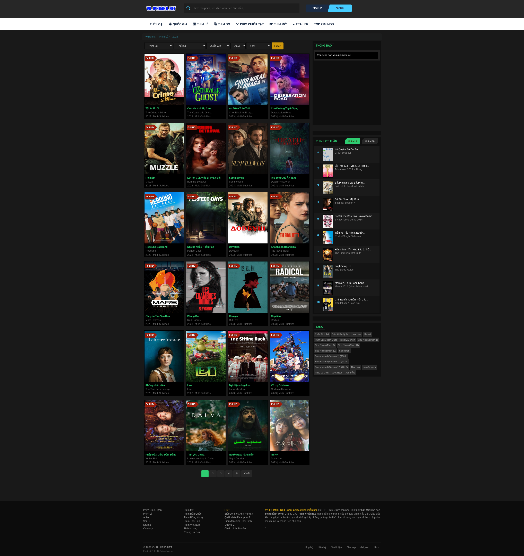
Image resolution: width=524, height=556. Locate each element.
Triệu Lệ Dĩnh (322, 372)
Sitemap (351, 547)
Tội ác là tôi (152, 108)
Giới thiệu (336, 547)
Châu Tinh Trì (322, 334)
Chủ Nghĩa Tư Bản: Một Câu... (351, 299)
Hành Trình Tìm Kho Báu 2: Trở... (353, 249)
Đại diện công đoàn (240, 385)
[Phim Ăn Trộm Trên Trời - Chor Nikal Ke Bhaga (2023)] (247, 79)
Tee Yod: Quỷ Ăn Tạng (283, 177)
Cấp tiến (276, 316)
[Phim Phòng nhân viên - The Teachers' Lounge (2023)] (164, 356)
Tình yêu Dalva (195, 454)
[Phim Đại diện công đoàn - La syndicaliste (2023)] (247, 356)
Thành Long (190, 528)
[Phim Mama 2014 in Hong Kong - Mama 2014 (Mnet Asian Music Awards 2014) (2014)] (329, 288)
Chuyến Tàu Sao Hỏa (158, 316)
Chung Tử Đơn (192, 532)
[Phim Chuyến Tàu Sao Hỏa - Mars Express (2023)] (164, 287)
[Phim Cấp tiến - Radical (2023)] (289, 287)
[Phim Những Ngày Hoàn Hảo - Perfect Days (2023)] (206, 217)
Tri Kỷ (274, 454)
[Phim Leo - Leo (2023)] (206, 356)
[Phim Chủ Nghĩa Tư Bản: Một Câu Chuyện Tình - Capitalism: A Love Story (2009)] (329, 304)
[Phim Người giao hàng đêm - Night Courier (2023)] (247, 425)
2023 (175, 36)
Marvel (367, 334)
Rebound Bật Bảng (156, 246)
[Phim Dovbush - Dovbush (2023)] (247, 217)
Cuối (247, 473)
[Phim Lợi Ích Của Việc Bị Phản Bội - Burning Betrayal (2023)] (206, 148)
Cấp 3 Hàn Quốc (340, 334)
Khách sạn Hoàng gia (283, 246)
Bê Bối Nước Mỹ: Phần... (348, 199)
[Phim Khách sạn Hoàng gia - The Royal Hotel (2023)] (289, 217)
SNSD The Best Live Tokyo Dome (353, 216)
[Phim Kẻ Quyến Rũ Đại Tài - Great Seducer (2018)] (329, 154)
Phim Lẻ (202, 24)
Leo (189, 385)
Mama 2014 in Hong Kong (349, 283)
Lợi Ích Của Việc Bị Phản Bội (203, 177)
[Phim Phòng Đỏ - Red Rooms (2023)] (206, 287)
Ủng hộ (309, 547)
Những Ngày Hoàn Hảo (200, 246)
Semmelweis (236, 177)
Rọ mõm (150, 177)
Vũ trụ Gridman (280, 385)
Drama (147, 524)
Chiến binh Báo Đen (236, 528)
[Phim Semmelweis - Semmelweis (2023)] (247, 148)
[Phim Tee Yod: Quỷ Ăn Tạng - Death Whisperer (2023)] (289, 148)
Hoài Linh (356, 334)
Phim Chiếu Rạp (251, 24)
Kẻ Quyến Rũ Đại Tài (346, 149)
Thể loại (156, 24)
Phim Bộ (223, 24)
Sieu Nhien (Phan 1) (368, 340)
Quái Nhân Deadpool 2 (237, 517)
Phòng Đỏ (193, 316)
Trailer (301, 24)
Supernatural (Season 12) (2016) (331, 367)
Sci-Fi (146, 521)
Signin (340, 8)
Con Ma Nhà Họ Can (199, 108)
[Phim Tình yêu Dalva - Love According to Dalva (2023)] (206, 425)
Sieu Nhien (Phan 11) (348, 345)
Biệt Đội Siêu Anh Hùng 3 (239, 513)
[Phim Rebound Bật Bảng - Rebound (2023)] (164, 217)
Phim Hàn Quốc (192, 513)
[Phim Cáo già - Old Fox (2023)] (247, 287)
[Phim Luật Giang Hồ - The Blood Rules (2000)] (329, 271)
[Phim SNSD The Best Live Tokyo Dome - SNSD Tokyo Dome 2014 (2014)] (329, 221)
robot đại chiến (347, 340)
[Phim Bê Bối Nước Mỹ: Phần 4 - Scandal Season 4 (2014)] (329, 204)
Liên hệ (322, 547)
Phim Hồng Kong (193, 517)
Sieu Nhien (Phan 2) (325, 345)
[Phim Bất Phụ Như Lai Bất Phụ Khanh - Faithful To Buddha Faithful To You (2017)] (329, 187)
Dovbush (234, 246)
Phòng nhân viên (155, 385)
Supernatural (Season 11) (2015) (331, 361)
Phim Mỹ (188, 510)
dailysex (365, 547)
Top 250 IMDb (324, 24)
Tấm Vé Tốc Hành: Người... (350, 232)
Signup (317, 8)
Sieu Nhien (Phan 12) (325, 350)
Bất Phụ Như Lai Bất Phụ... (350, 182)
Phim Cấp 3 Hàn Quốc (326, 340)
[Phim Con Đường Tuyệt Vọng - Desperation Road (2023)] (289, 79)
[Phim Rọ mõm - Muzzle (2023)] (164, 148)
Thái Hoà (355, 367)
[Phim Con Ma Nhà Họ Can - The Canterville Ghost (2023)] (206, 79)
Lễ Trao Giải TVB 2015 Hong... (352, 165)
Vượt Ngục (337, 372)
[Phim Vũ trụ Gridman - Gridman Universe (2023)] (289, 356)
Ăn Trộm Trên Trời (239, 108)
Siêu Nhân (344, 350)
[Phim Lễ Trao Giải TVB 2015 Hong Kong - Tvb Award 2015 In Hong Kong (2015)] (329, 171)
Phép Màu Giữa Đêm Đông (161, 454)
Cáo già (233, 316)
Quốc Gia (179, 24)
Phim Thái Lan (192, 521)
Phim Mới (280, 24)
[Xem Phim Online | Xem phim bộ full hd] (160, 7)
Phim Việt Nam (192, 524)
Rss (376, 547)
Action (146, 517)
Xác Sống (350, 372)
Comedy (148, 528)
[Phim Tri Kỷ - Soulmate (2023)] (289, 425)
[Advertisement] (347, 88)
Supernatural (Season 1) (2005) (331, 356)
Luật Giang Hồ (343, 266)
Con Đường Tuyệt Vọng (284, 108)
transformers (369, 367)
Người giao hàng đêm (241, 454)
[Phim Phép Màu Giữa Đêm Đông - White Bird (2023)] (164, 425)
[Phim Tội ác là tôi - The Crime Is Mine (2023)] (164, 79)
